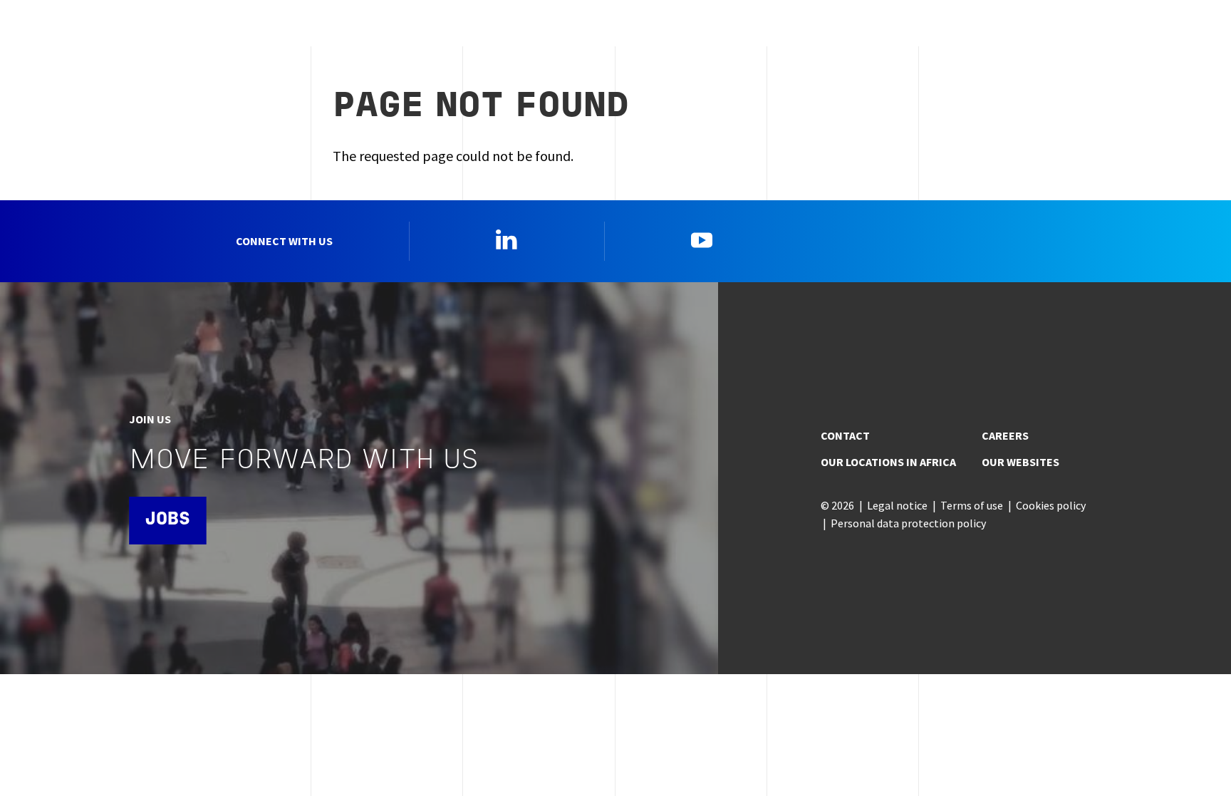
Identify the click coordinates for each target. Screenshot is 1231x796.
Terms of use (971, 505)
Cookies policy (1051, 505)
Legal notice (897, 505)
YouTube (701, 239)
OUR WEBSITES (1020, 462)
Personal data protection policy (908, 523)
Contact (845, 435)
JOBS (167, 520)
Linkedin (506, 239)
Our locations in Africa (888, 462)
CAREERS (1005, 435)
